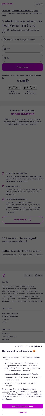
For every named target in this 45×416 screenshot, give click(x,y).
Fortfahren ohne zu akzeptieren (27, 346)
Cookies (34, 391)
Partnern (5, 391)
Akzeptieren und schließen (22, 406)
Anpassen (22, 412)
